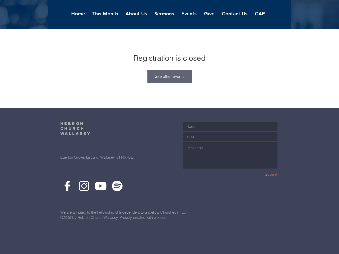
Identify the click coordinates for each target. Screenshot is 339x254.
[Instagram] (84, 186)
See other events (169, 76)
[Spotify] (117, 186)
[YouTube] (101, 186)
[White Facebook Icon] (67, 186)
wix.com (161, 217)
